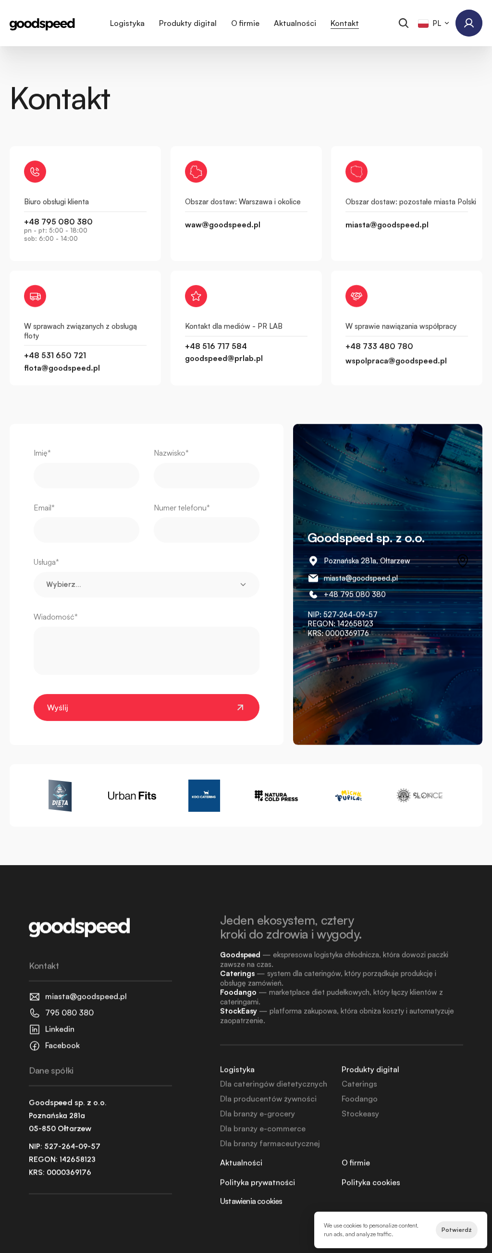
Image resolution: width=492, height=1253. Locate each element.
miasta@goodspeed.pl (361, 578)
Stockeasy (360, 1113)
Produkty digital (188, 23)
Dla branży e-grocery (257, 1113)
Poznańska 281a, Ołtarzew (367, 560)
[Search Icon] (403, 23)
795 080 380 (363, 594)
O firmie (245, 23)
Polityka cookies (371, 1182)
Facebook (62, 1045)
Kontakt (345, 23)
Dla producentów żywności (268, 1099)
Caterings (359, 1084)
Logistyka (127, 23)
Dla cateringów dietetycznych (273, 1084)
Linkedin (59, 1029)
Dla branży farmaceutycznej (270, 1143)
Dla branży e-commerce (263, 1128)
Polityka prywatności (257, 1182)
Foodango (360, 1099)
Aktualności (295, 23)
